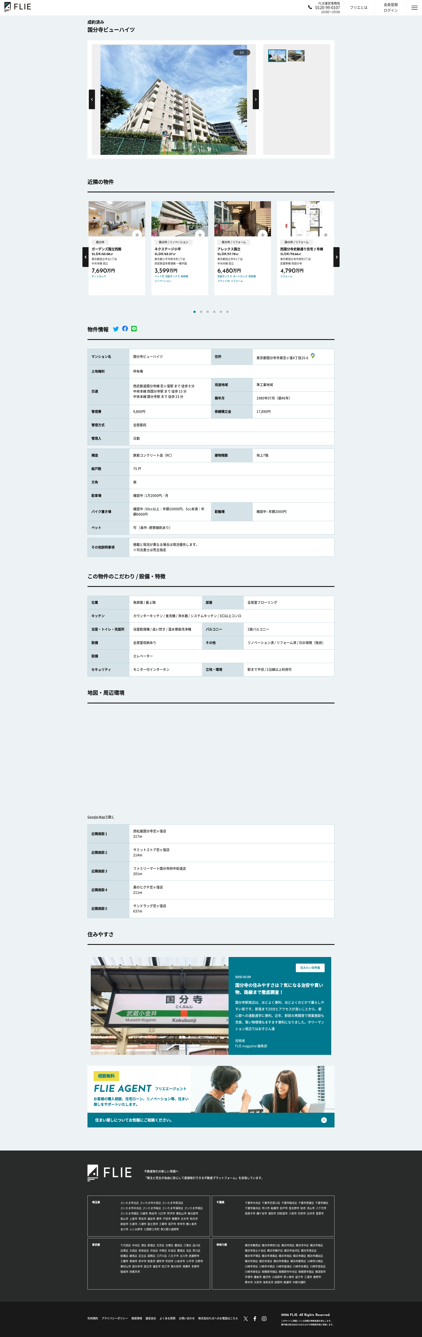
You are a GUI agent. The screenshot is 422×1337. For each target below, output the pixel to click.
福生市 (157, 1266)
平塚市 (249, 1277)
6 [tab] (227, 312)
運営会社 (151, 1318)
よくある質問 (167, 1318)
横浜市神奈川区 (271, 1245)
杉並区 (172, 1250)
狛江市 (166, 1266)
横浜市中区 (302, 1245)
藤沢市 (267, 1277)
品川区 (196, 1245)
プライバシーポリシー (115, 1318)
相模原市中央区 (288, 1271)
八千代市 (321, 1208)
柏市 (303, 1208)
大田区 (133, 1250)
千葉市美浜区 (253, 1208)
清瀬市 (186, 1266)
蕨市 (159, 1218)
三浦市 (308, 1277)
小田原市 (277, 1277)
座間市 (278, 1282)
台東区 (169, 1245)
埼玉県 (96, 1202)
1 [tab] (194, 312)
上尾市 (133, 1218)
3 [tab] (208, 312)
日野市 (199, 1261)
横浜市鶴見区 (253, 1245)
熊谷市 (153, 1213)
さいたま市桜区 (152, 1208)
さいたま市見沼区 (172, 1203)
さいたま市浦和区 (172, 1208)
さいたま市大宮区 (150, 1203)
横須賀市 (320, 1271)
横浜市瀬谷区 (315, 1256)
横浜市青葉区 (281, 1261)
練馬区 (133, 1256)
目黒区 (124, 1250)
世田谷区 (143, 1250)
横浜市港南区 (270, 1256)
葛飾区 (151, 1256)
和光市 (194, 1218)
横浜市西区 (288, 1245)
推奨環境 (136, 1318)
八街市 (293, 1213)
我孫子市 (250, 1213)
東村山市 (125, 1266)
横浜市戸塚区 (253, 1256)
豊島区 (181, 1250)
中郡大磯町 (299, 1282)
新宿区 (151, 1245)
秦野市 (317, 1277)
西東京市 (134, 1271)
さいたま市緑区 (129, 1213)
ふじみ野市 (136, 1229)
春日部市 (193, 1213)
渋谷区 (154, 1250)
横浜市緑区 (299, 1256)
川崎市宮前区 (318, 1266)
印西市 (302, 1213)
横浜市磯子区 (275, 1250)
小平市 (190, 1261)
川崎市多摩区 (301, 1266)
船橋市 (275, 1208)
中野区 (163, 1250)
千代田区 (125, 1245)
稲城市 (124, 1271)
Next (256, 99)
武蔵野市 (194, 1256)
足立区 (142, 1256)
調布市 (160, 1261)
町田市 (169, 1261)
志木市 (185, 1218)
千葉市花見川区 (271, 1203)
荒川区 (196, 1250)
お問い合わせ (187, 1318)
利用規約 (92, 1318)
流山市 (311, 1208)
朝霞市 (176, 1218)
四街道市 (282, 1213)
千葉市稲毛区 (289, 1203)
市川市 (266, 1208)
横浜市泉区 (265, 1261)
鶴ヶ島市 (191, 1224)
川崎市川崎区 (315, 1261)
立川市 (184, 1256)
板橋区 (124, 1256)
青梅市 (133, 1261)
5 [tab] (221, 312)
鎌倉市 (258, 1277)
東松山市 (181, 1213)
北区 (188, 1250)
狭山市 (124, 1218)
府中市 (142, 1261)
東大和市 (176, 1266)
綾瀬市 (287, 1282)
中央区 (136, 1245)
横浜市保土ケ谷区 (255, 1250)
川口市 (162, 1213)
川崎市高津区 (284, 1266)
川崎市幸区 (251, 1266)
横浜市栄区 (251, 1261)
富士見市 (152, 1224)
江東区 (187, 1245)
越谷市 (151, 1218)
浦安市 (272, 1213)
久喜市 (133, 1224)
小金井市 (180, 1261)
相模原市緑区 (270, 1271)
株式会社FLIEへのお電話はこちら (218, 1318)
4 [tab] (214, 312)
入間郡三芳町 (152, 1229)
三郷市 (163, 1224)
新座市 (124, 1224)
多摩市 (195, 1266)
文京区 (160, 1245)
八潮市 (142, 1224)
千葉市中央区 (253, 1203)
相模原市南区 (306, 1271)
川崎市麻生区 (253, 1271)
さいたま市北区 (129, 1203)
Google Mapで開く (100, 816)
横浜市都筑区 (298, 1261)
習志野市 (294, 1208)
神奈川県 (221, 1244)
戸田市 (167, 1218)
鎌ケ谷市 (261, 1213)
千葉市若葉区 (306, 1203)
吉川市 (124, 1229)
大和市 (258, 1282)
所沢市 (171, 1213)
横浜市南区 (316, 1245)
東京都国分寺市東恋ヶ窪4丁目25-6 (282, 358)
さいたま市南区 (193, 1208)
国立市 (148, 1266)
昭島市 (151, 1261)
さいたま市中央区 (131, 1208)
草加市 (142, 1218)
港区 (143, 1245)
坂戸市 (172, 1224)
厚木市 (249, 1282)
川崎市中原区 (267, 1266)
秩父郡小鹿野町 (170, 1229)
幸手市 (181, 1224)
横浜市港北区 (309, 1250)
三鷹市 (124, 1261)
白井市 (311, 1213)
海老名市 (268, 1282)
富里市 (320, 1213)
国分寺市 (137, 1266)
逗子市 (299, 1277)
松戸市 (284, 1208)
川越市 (144, 1213)
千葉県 (220, 1202)
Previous (92, 99)
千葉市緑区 (321, 1203)
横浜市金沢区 (292, 1250)
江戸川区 (161, 1256)
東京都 (96, 1244)
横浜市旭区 (285, 1256)
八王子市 (173, 1256)
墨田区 (178, 1245)
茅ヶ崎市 (289, 1277)
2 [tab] (201, 312)
